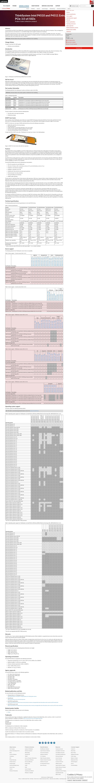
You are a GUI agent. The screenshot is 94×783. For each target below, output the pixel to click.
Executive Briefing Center (14, 765)
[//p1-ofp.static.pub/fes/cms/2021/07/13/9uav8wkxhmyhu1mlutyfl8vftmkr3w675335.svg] (46, 743)
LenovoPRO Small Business (60, 754)
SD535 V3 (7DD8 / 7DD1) (38, 261)
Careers (11, 769)
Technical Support (74, 761)
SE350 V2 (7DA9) (36, 325)
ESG (10, 758)
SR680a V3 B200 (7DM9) (49, 296)
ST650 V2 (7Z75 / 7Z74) (46, 324)
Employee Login (74, 5)
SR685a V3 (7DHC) (51, 297)
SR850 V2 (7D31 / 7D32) (47, 356)
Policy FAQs (73, 750)
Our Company (12, 749)
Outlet (26, 765)
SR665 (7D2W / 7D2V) (55, 324)
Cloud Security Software (29, 770)
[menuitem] (7, 6)
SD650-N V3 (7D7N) (39, 357)
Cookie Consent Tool (25, 778)
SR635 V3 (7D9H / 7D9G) (31, 261)
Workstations (27, 752)
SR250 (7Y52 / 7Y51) (62, 357)
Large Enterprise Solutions (45, 750)
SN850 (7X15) (62, 390)
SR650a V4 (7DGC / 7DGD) (47, 261)
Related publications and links (72, 27)
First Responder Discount (44, 763)
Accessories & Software (29, 759)
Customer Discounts (59, 761)
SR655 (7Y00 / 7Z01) (52, 324)
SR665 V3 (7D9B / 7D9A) (36, 261)
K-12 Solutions (43, 756)
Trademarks (68, 31)
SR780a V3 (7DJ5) (52, 297)
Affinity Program (59, 769)
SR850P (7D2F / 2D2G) (54, 357)
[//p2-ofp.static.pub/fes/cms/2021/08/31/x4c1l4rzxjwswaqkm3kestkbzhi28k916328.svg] (48, 743)
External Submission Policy (44, 778)
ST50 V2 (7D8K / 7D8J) (41, 324)
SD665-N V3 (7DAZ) (35, 357)
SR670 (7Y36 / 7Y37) (55, 388)
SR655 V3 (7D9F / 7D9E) (33, 261)
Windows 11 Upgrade (29, 772)
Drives (9, 712)
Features (68, 12)
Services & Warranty (28, 761)
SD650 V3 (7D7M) (36, 358)
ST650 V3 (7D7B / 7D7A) (39, 261)
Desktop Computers (28, 750)
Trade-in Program (59, 759)
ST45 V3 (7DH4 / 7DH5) (49, 262)
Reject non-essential (77, 780)
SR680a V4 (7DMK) (54, 297)
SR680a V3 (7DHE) (62, 325)
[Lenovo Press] (91, 2)
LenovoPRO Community (60, 752)
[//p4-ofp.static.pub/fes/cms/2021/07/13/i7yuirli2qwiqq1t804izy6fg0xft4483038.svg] (40, 743)
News (11, 752)
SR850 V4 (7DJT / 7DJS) (60, 262)
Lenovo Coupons (28, 769)
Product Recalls (12, 763)
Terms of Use (36, 778)
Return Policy (73, 752)
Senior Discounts (43, 765)
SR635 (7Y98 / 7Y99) (51, 324)
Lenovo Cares (12, 767)
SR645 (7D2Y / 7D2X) (54, 324)
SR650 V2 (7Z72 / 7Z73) (49, 324)
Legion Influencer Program (60, 765)
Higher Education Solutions (45, 758)
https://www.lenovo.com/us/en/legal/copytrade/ (32, 718)
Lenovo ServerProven (34, 410)
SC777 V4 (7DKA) (60, 297)
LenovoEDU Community (60, 750)
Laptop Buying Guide (59, 772)
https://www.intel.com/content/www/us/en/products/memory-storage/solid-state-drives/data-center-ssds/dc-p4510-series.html (33, 702)
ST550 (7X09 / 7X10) (44, 388)
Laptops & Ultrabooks (29, 749)
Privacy (19, 778)
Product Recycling (13, 759)
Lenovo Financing (59, 758)
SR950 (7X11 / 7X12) (51, 357)
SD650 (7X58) (59, 390)
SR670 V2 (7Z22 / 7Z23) (60, 324)
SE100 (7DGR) (55, 297)
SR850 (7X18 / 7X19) (52, 357)
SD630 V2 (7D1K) (41, 358)
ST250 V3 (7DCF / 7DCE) (52, 261)
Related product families (71, 29)
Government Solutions (44, 752)
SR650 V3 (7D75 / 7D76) (43, 261)
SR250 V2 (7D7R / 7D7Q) (44, 323)
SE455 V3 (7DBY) (57, 297)
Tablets (26, 756)
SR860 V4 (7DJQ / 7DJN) (62, 261)
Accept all (70, 780)
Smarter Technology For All (14, 750)
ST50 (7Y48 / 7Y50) (57, 357)
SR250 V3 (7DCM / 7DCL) (54, 261)
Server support (69, 16)
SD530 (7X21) (57, 390)
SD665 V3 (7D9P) (62, 297)
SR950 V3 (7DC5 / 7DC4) (59, 261)
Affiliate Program (59, 763)
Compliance (12, 756)
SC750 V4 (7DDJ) (59, 297)
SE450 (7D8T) (39, 326)
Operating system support (71, 18)
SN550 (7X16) (60, 390)
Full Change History (71, 40)
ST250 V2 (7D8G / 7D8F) (43, 324)
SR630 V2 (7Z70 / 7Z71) (47, 324)
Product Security (13, 761)
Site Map (31, 778)
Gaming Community (59, 749)
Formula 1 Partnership (14, 770)
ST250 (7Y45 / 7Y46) (59, 357)
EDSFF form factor (70, 10)
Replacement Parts (74, 759)
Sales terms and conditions (54, 778)
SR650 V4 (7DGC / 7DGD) (46, 261)
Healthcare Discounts (44, 761)
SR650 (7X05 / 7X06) (54, 388)
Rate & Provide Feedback (72, 44)
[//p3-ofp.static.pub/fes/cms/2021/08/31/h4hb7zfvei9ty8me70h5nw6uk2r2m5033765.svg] (54, 743)
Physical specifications (70, 21)
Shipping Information (75, 754)
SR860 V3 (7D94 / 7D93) (57, 261)
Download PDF (79, 48)
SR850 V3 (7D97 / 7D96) (55, 261)
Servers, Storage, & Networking (30, 758)
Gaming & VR (27, 754)
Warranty (68, 20)
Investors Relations (13, 754)
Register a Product (74, 758)
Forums (72, 763)
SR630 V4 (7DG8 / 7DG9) (44, 261)
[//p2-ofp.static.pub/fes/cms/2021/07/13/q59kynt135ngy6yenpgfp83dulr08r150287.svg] (43, 743)
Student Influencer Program (61, 767)
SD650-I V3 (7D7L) (38, 357)
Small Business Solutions (44, 749)
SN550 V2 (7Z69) (46, 358)
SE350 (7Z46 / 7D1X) (35, 324)
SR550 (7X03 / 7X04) (47, 388)
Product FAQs (27, 763)
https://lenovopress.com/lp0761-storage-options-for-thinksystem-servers (22, 696)
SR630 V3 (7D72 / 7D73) (41, 261)
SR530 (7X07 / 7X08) (46, 388)
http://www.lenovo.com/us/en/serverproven (16, 699)
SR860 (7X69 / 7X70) (55, 357)
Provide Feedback (74, 765)
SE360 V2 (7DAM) (38, 325)
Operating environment (71, 23)
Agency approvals (69, 25)
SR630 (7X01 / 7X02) (52, 388)
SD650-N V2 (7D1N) (44, 357)
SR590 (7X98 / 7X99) (51, 388)
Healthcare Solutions (44, 754)
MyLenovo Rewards (59, 756)
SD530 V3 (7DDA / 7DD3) (57, 323)
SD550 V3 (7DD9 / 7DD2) (59, 323)
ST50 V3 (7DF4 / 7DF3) (51, 262)
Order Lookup (73, 756)
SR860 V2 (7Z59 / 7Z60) (49, 357)
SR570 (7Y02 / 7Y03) (49, 388)
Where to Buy (58, 774)
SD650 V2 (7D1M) (43, 358)
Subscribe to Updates (71, 42)
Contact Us (73, 749)
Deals (26, 767)
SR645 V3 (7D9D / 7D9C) (35, 261)
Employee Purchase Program (61, 770)
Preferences (84, 780)
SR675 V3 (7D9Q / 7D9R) (47, 295)
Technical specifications (71, 14)
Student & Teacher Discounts (45, 759)
